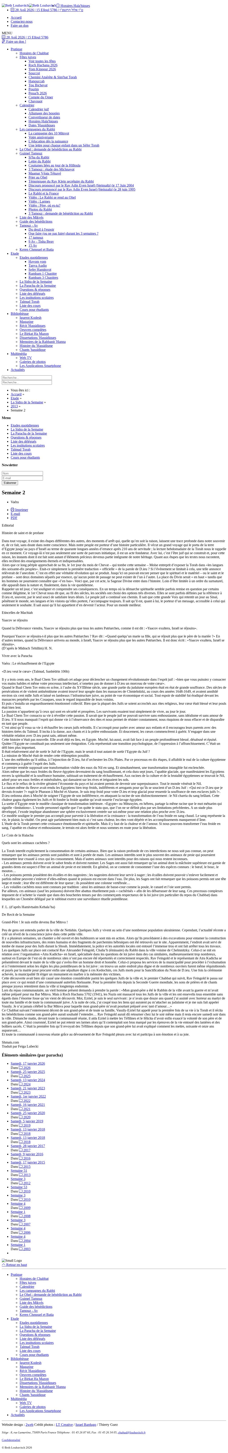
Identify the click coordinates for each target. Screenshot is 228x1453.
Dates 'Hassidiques (41, 125)
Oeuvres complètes (33, 330)
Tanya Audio (37, 265)
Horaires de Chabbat (34, 53)
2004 (26, 1241)
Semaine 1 (18, 1212)
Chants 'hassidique (33, 350)
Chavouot (35, 101)
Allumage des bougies (44, 113)
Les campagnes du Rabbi (37, 129)
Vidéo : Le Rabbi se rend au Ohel (52, 197)
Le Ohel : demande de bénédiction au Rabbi (50, 149)
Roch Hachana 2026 (42, 65)
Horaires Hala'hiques (75, 6)
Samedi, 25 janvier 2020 (28, 1113)
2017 (26, 1150)
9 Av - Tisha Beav (41, 241)
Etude (15, 253)
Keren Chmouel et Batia (37, 249)
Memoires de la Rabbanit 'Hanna (43, 342)
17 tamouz (35, 237)
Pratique (16, 49)
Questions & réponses (35, 289)
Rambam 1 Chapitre (42, 273)
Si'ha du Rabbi (38, 157)
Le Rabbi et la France (43, 193)
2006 (26, 1232)
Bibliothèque (20, 313)
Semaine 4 (18, 1203)
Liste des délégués (32, 293)
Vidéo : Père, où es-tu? (44, 205)
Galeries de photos (33, 362)
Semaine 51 (19, 1170)
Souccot (34, 73)
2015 (26, 1166)
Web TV (26, 358)
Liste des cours (30, 305)
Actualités (18, 370)
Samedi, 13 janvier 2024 (28, 1080)
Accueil (16, 17)
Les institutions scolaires (37, 297)
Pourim (33, 89)
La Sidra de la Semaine (36, 281)
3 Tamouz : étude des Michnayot (51, 169)
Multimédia (19, 354)
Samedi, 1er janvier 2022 (28, 1096)
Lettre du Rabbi (39, 161)
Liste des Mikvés (31, 217)
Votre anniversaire (41, 137)
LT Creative (64, 1425)
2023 (26, 1092)
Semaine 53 (19, 1187)
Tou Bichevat (37, 85)
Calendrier (27, 105)
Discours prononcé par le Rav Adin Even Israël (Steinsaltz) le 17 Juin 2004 (81, 185)
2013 (26, 1175)
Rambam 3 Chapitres (43, 277)
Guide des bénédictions (36, 221)
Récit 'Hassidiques (32, 326)
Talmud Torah (29, 301)
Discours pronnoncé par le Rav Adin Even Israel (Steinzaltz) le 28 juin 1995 (81, 189)
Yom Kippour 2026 (42, 69)
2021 (26, 1109)
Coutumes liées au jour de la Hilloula (54, 165)
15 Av (32, 245)
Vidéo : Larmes (39, 201)
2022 (26, 1101)
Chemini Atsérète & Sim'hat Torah (52, 77)
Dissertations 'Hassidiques (38, 338)
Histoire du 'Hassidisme (36, 346)
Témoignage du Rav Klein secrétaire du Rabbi (61, 181)
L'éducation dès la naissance (48, 141)
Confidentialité (11, 1440)
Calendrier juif (38, 109)
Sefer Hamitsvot (39, 269)
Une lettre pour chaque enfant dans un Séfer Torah (63, 145)
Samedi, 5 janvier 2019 (27, 1121)
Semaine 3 (18, 1179)
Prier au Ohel (37, 177)
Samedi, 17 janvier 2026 (28, 1063)
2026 (26, 1068)
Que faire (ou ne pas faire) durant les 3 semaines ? (63, 233)
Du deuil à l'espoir (41, 229)
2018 (26, 1134)
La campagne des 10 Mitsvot (48, 133)
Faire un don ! (15, 41)
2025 (26, 1076)
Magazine (26, 322)
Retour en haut (16, 1265)
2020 (26, 1117)
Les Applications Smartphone (40, 366)
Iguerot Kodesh (30, 317)
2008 (26, 1216)
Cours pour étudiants (34, 309)
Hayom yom (37, 261)
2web (29, 1425)
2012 (26, 1183)
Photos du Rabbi (40, 209)
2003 (26, 1249)
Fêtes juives (28, 57)
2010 (26, 1191)
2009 (26, 1208)
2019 (26, 1125)
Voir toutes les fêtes (42, 61)
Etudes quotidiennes (34, 257)
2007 (26, 1224)
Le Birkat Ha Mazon (34, 334)
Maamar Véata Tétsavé (44, 173)
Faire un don (19, 25)
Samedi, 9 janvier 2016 (27, 1154)
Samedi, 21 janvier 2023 (28, 1088)
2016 (26, 1158)
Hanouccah (36, 81)
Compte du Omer (40, 97)
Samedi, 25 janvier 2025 (28, 1072)
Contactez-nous (22, 21)
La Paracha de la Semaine (38, 285)
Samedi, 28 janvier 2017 (28, 1146)
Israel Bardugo (85, 1425)
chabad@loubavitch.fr (132, 1432)
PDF (14, 518)
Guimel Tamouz (31, 153)
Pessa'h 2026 (37, 93)
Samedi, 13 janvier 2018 (28, 1129)
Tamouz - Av (29, 225)
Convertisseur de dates (44, 117)
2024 (26, 1084)
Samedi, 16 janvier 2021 (28, 1105)
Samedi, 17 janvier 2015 (28, 1162)
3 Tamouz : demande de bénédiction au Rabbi (60, 213)
